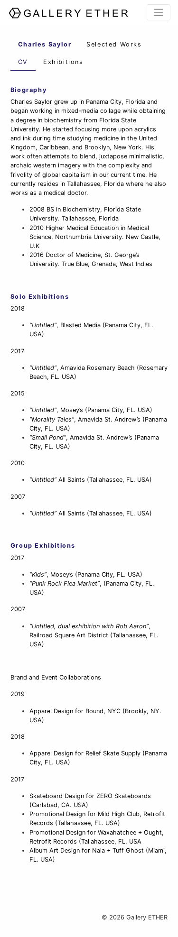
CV (23, 61)
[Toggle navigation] (158, 12)
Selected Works (113, 44)
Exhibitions (63, 61)
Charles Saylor (44, 44)
